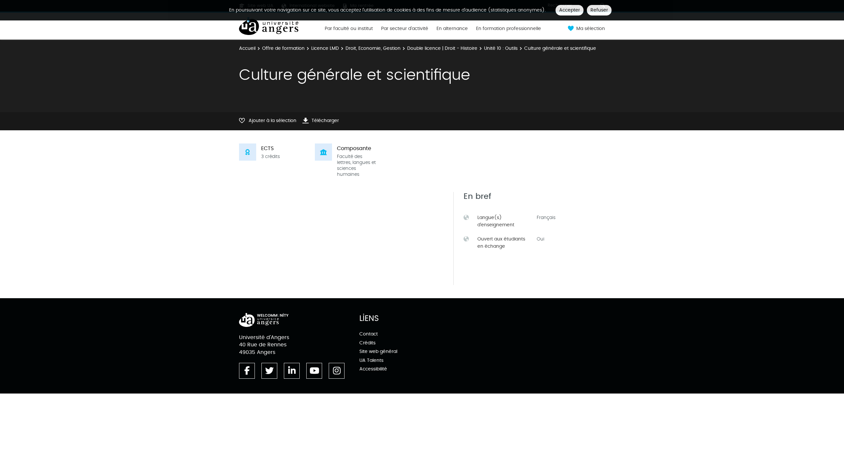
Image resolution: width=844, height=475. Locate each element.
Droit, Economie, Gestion (373, 48)
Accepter (569, 10)
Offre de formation (283, 48)
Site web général (378, 351)
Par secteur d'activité (404, 28)
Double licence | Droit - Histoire (442, 48)
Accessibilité (373, 368)
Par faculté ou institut (349, 28)
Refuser (599, 10)
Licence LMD (325, 48)
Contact (368, 334)
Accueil (247, 48)
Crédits (367, 342)
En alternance (452, 28)
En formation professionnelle (508, 28)
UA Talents (371, 360)
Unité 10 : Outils (501, 48)
